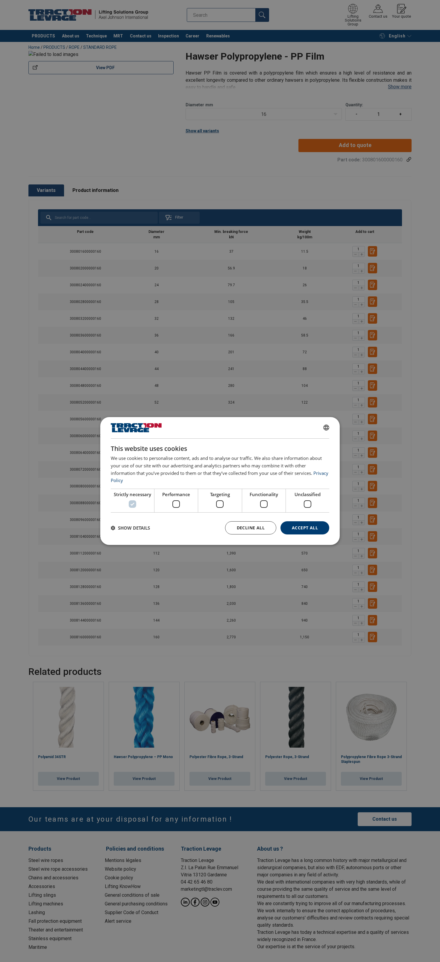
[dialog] (220, 481)
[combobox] (326, 428)
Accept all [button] (305, 528)
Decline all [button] (251, 528)
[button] (130, 528)
